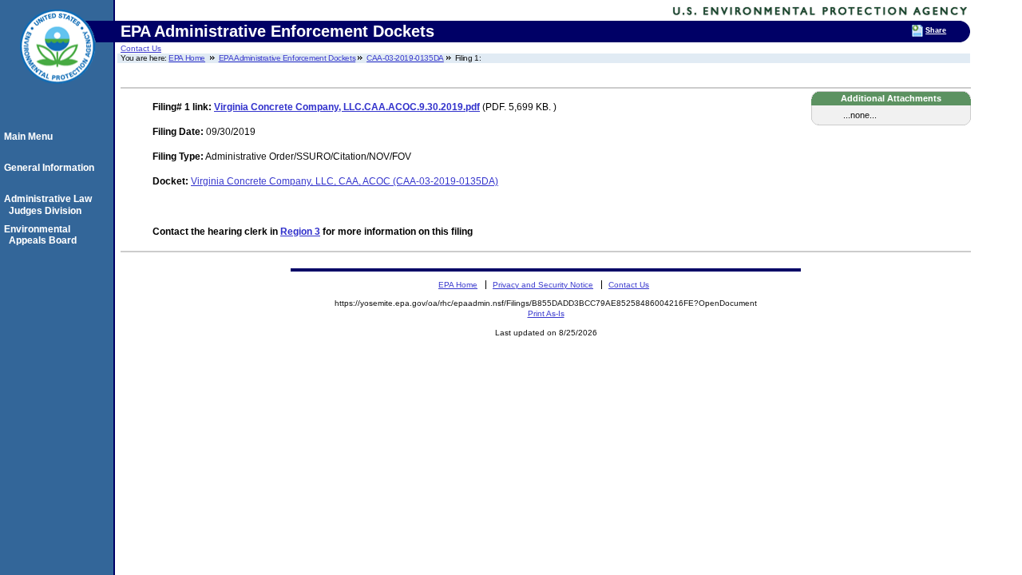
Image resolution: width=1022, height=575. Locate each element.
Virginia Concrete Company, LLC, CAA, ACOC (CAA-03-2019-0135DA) (344, 181)
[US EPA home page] (57, 91)
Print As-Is (546, 313)
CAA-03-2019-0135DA (405, 58)
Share (935, 30)
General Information (51, 167)
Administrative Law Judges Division (50, 204)
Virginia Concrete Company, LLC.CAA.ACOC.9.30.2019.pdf (347, 107)
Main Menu (31, 136)
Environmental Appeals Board (43, 235)
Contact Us (141, 48)
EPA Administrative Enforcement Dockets (287, 58)
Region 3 (300, 231)
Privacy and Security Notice (543, 284)
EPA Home (186, 58)
